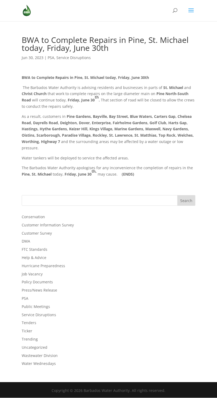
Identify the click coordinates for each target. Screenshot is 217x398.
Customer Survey (37, 233)
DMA (26, 241)
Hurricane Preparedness (43, 265)
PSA (51, 57)
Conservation (33, 216)
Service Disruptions (73, 57)
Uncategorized (34, 347)
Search (186, 200)
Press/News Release (39, 290)
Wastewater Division (40, 355)
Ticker (27, 330)
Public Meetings (36, 306)
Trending (30, 339)
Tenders (29, 322)
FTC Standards (34, 249)
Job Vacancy (32, 273)
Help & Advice (34, 257)
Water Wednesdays (39, 363)
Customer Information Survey (48, 224)
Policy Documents (37, 281)
